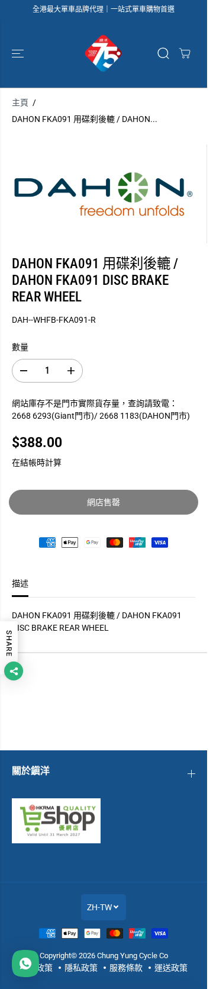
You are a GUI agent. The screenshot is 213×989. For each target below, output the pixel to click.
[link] (103, 820)
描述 (20, 583)
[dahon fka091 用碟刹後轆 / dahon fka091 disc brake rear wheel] (103, 194)
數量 (20, 347)
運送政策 (171, 967)
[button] (19, 53)
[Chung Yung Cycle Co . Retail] (103, 53)
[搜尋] (163, 53)
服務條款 (126, 967)
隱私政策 (81, 967)
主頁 (20, 102)
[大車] (184, 53)
